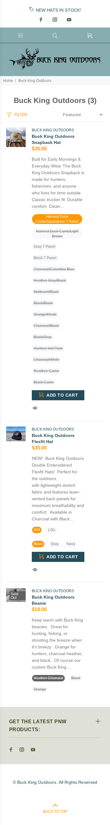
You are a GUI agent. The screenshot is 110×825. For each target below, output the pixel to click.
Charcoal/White (46, 360)
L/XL (52, 530)
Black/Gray (43, 337)
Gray (55, 544)
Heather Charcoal (48, 678)
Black (38, 544)
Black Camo (44, 382)
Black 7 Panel (45, 258)
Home (8, 81)
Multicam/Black (46, 292)
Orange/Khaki (45, 314)
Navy (71, 544)
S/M (37, 530)
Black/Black (43, 303)
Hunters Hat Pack (48, 348)
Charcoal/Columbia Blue (54, 269)
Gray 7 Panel (44, 246)
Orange (40, 689)
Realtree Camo (46, 371)
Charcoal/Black (46, 326)
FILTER (20, 114)
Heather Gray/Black (50, 280)
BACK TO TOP (55, 811)
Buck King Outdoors (34, 81)
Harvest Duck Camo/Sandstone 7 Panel (57, 219)
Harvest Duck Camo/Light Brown (57, 233)
